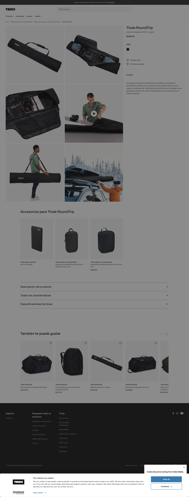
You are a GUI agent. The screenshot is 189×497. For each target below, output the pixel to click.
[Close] (184, 467)
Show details (38, 493)
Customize (165, 486)
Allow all (166, 479)
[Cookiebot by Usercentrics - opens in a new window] (18, 492)
